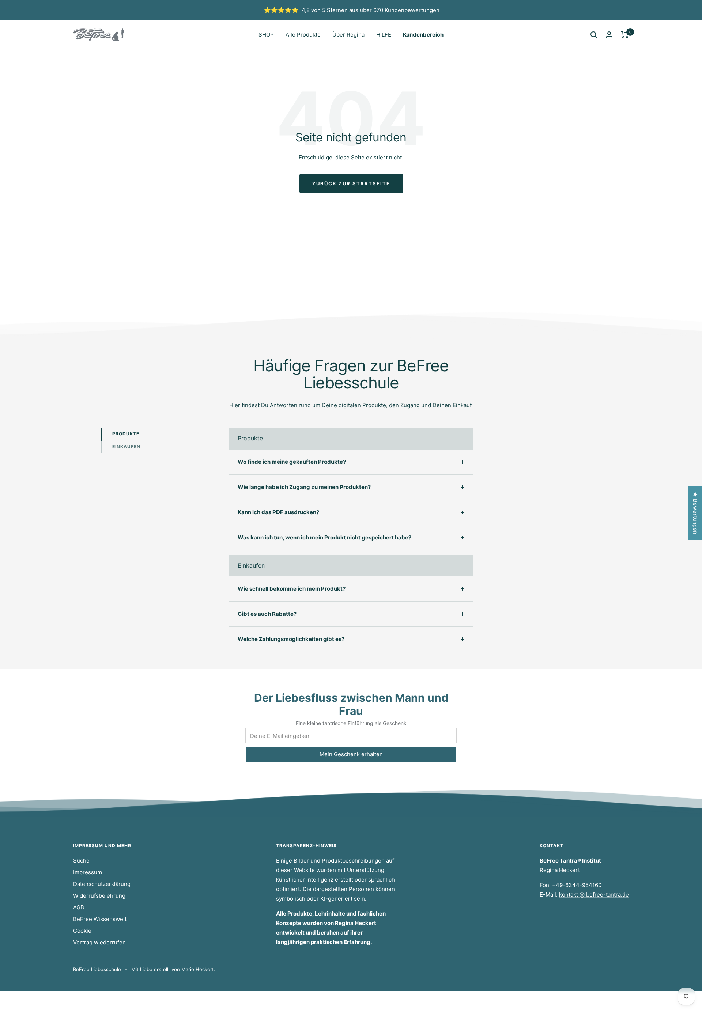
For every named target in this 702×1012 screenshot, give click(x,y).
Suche (81, 860)
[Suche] (593, 34)
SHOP (266, 34)
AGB (78, 907)
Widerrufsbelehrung (99, 895)
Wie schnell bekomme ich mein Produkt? (292, 588)
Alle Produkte (303, 34)
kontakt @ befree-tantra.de (594, 894)
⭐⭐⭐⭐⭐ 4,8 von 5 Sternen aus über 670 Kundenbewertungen (351, 10)
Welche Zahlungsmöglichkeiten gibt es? (291, 639)
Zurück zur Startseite (351, 183)
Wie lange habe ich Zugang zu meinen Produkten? (304, 487)
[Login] (609, 34)
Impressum (87, 872)
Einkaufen (126, 446)
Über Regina (348, 34)
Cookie (82, 930)
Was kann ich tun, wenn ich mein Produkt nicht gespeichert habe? (324, 537)
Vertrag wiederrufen (99, 942)
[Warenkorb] (625, 34)
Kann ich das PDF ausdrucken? (278, 512)
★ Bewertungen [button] (695, 513)
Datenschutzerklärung (102, 883)
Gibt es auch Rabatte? (267, 613)
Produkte (125, 433)
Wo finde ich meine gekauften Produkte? (292, 461)
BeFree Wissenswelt (100, 919)
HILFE (383, 34)
